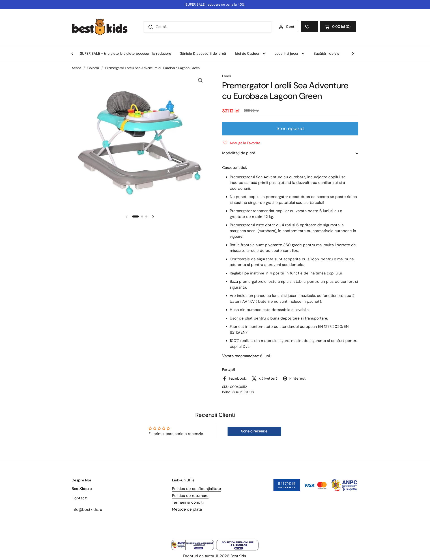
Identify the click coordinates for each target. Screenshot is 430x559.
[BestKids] (103, 27)
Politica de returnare (190, 495)
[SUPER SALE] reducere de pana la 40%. (215, 4)
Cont (290, 26)
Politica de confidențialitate (196, 488)
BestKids (238, 555)
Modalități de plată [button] (238, 152)
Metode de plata (187, 509)
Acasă (76, 68)
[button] (338, 26)
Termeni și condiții (188, 502)
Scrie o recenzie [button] (254, 431)
